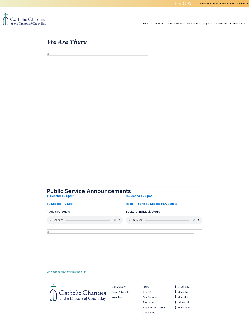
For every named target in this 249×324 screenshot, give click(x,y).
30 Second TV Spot (60, 203)
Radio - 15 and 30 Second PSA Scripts (151, 203)
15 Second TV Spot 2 (140, 196)
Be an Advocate (120, 292)
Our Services (175, 23)
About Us (159, 23)
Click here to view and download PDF (67, 271)
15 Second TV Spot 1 (60, 196)
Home (146, 23)
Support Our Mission (214, 23)
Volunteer (117, 297)
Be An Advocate (221, 3)
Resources (193, 23)
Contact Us (242, 3)
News (233, 3)
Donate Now (205, 3)
